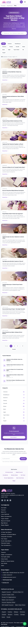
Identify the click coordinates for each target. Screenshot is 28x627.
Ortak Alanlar (4, 559)
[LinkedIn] (10, 500)
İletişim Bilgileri (5, 525)
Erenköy (16, 614)
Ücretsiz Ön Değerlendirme (9, 597)
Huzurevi (3, 510)
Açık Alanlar (4, 563)
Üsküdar (4, 614)
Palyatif (3, 52)
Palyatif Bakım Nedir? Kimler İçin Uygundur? (12, 213)
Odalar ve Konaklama (6, 554)
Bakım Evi (3, 512)
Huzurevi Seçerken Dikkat (8, 602)
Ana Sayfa (3, 5)
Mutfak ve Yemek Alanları (7, 561)
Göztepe (22, 614)
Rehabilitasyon (18, 43)
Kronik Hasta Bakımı (6, 541)
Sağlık (9, 49)
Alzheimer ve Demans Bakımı (8, 534)
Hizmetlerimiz (5, 475)
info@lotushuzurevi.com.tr (9, 577)
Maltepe (16, 612)
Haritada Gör (5, 582)
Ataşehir (4, 612)
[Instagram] (5, 500)
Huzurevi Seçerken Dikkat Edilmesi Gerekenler (13, 190)
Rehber (23, 46)
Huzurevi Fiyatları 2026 (8, 594)
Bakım (3, 49)
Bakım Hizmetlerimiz (6, 516)
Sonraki (14, 349)
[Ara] (21, 1)
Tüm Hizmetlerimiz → (6, 545)
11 (22, 346)
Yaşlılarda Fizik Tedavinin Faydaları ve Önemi (12, 144)
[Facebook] (2, 500)
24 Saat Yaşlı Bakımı (6, 532)
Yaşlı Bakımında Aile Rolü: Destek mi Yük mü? (12, 261)
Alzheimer (10, 43)
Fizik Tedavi (23, 475)
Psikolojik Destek (5, 543)
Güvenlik (17, 46)
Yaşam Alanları (5, 518)
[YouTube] (8, 500)
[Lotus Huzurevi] (6, 2)
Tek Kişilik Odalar (5, 556)
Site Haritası (4, 624)
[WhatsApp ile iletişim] (24, 623)
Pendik (8, 617)
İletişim (14, 480)
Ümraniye (22, 612)
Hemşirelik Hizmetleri (6, 536)
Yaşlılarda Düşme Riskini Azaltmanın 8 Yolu (12, 120)
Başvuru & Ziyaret (5, 520)
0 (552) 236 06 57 (7, 575)
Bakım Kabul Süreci (20, 477)
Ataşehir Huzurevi (19, 472)
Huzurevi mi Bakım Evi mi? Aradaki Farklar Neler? (13, 167)
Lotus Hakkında (5, 514)
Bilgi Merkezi (10, 5)
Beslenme (4, 46)
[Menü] (24, 1)
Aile (23, 49)
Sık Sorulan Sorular (9, 472)
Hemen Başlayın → (14, 437)
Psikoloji (11, 46)
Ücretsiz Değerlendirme (8, 477)
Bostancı (10, 614)
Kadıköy (10, 612)
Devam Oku (4, 80)
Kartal (3, 617)
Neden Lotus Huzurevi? (8, 599)
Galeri (2, 565)
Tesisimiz (3, 552)
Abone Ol (23, 458)
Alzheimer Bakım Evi (18, 592)
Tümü (3, 43)
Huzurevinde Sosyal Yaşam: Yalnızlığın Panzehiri (13, 309)
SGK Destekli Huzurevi (7, 605)
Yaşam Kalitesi (16, 49)
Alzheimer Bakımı (14, 475)
